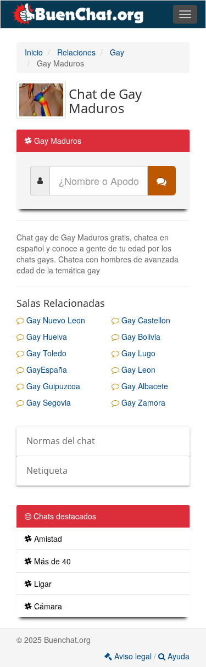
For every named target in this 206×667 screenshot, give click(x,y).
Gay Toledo (45, 352)
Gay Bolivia (139, 336)
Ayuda (177, 656)
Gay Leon (137, 369)
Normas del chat (60, 441)
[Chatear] (161, 180)
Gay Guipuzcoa (52, 385)
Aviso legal (133, 656)
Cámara (47, 606)
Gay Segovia (47, 402)
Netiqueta (47, 470)
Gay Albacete (143, 385)
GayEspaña (45, 369)
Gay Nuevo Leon (54, 320)
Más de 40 (51, 561)
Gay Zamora (142, 402)
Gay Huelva (45, 336)
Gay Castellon (144, 320)
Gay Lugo (137, 352)
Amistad (47, 538)
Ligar (42, 583)
